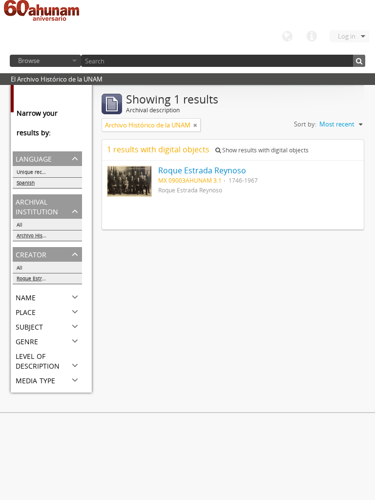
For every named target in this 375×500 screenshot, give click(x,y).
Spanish (26, 182)
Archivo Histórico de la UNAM (49, 235)
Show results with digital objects (265, 150)
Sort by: (305, 124)
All (19, 224)
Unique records (34, 171)
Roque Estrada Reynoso (44, 278)
